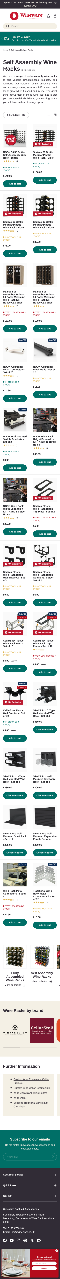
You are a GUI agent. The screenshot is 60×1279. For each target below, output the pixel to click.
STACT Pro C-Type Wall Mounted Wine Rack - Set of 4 (44, 713)
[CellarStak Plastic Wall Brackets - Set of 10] (15, 694)
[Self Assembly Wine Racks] (42, 957)
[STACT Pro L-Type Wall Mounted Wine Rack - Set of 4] (15, 760)
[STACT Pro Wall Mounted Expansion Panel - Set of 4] (45, 817)
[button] (55, 16)
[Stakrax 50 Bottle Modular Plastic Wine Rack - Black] (45, 136)
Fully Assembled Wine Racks (15, 976)
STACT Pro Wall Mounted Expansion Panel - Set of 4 (45, 836)
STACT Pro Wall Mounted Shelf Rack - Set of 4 (15, 836)
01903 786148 (16, 1228)
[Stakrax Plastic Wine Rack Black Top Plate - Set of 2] (45, 490)
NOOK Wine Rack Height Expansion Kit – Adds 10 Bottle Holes (44, 440)
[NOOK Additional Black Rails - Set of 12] (45, 350)
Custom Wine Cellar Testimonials (32, 1088)
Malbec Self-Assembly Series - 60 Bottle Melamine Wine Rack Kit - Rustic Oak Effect (14, 297)
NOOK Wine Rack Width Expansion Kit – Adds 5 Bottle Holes (14, 510)
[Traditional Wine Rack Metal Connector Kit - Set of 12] (45, 874)
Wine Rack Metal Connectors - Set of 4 (14, 894)
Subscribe (44, 1268)
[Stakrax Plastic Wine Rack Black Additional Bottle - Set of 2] (45, 556)
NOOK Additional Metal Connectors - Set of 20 (14, 369)
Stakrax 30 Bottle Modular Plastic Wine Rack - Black (13, 225)
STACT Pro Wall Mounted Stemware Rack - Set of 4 (44, 779)
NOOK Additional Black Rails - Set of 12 (44, 369)
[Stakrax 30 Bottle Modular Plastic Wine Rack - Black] (15, 206)
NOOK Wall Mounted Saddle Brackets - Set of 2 (15, 439)
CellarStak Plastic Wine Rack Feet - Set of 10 (13, 643)
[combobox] (30, 26)
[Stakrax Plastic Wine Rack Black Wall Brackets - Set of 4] (15, 556)
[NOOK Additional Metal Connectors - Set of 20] (15, 350)
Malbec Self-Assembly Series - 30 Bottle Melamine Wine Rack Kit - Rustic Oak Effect (44, 297)
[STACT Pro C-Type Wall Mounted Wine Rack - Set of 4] (45, 694)
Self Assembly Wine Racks (22, 50)
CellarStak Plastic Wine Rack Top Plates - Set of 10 (43, 643)
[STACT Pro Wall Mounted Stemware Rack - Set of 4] (45, 760)
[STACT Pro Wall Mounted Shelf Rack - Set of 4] (15, 817)
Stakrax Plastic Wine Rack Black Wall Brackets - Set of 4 (14, 576)
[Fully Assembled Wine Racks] (15, 957)
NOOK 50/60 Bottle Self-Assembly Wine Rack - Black (14, 155)
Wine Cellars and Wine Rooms (30, 1093)
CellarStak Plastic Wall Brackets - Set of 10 (14, 713)
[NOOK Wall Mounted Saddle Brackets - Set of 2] (15, 420)
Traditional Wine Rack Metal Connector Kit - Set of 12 (44, 895)
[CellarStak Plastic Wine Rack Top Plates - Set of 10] (45, 624)
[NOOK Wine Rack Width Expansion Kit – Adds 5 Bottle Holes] (15, 490)
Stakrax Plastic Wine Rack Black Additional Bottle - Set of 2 (43, 576)
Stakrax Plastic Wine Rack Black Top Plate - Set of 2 (44, 509)
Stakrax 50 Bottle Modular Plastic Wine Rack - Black (43, 155)
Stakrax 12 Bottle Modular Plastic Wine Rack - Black (43, 225)
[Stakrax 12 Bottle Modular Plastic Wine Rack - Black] (45, 206)
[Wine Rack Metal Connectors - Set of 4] (15, 874)
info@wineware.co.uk (22, 1232)
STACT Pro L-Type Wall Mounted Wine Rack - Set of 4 (14, 779)
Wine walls (20, 1098)
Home (5, 50)
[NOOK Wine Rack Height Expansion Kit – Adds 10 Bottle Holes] (45, 420)
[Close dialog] (56, 1250)
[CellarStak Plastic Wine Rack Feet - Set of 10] (15, 624)
